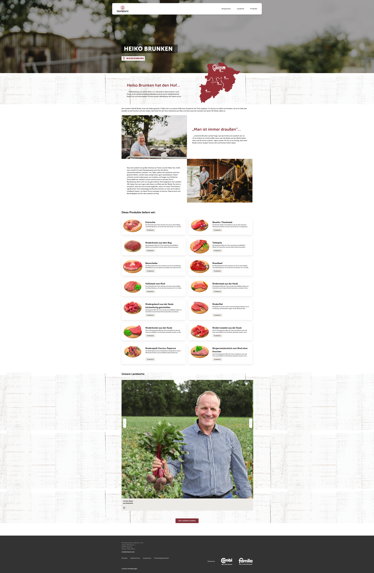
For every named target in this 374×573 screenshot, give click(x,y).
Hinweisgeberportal (161, 558)
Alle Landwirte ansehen (187, 521)
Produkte (253, 9)
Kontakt (124, 558)
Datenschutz (135, 558)
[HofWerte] (122, 8)
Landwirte (240, 9)
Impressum (147, 558)
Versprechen (226, 9)
